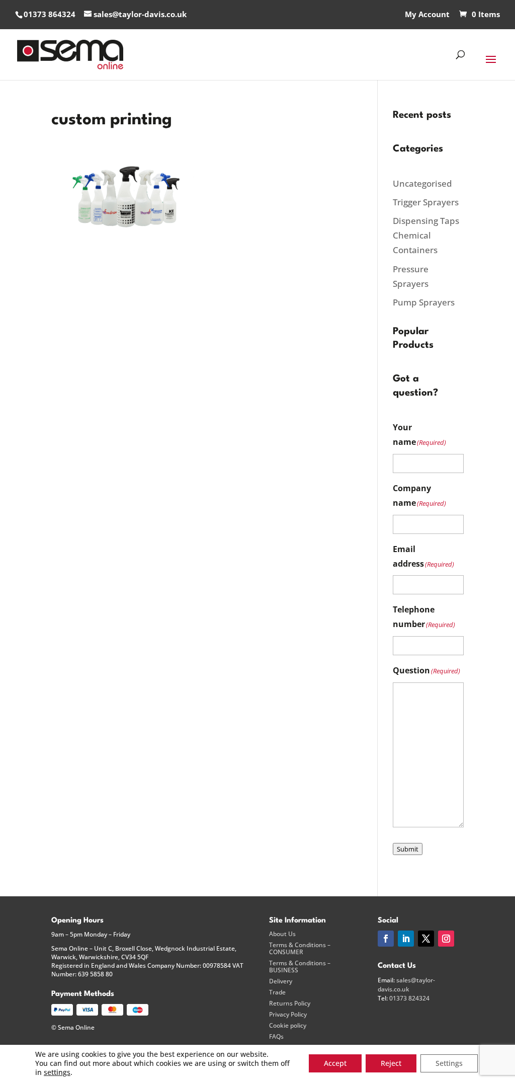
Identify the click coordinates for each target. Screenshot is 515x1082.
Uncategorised (422, 183)
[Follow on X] (426, 939)
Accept (335, 1063)
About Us (282, 934)
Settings (449, 1063)
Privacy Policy (288, 1014)
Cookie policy (287, 1025)
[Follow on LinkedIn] (406, 939)
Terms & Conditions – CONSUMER (299, 949)
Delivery (280, 981)
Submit (407, 849)
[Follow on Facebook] (386, 939)
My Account (427, 15)
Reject (391, 1063)
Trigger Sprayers (426, 202)
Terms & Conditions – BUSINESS (299, 967)
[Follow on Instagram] (446, 939)
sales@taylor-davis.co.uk (406, 984)
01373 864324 (49, 14)
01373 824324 (409, 998)
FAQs (276, 1036)
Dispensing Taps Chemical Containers (426, 235)
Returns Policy (289, 1003)
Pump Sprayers (424, 302)
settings (57, 1072)
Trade (277, 992)
